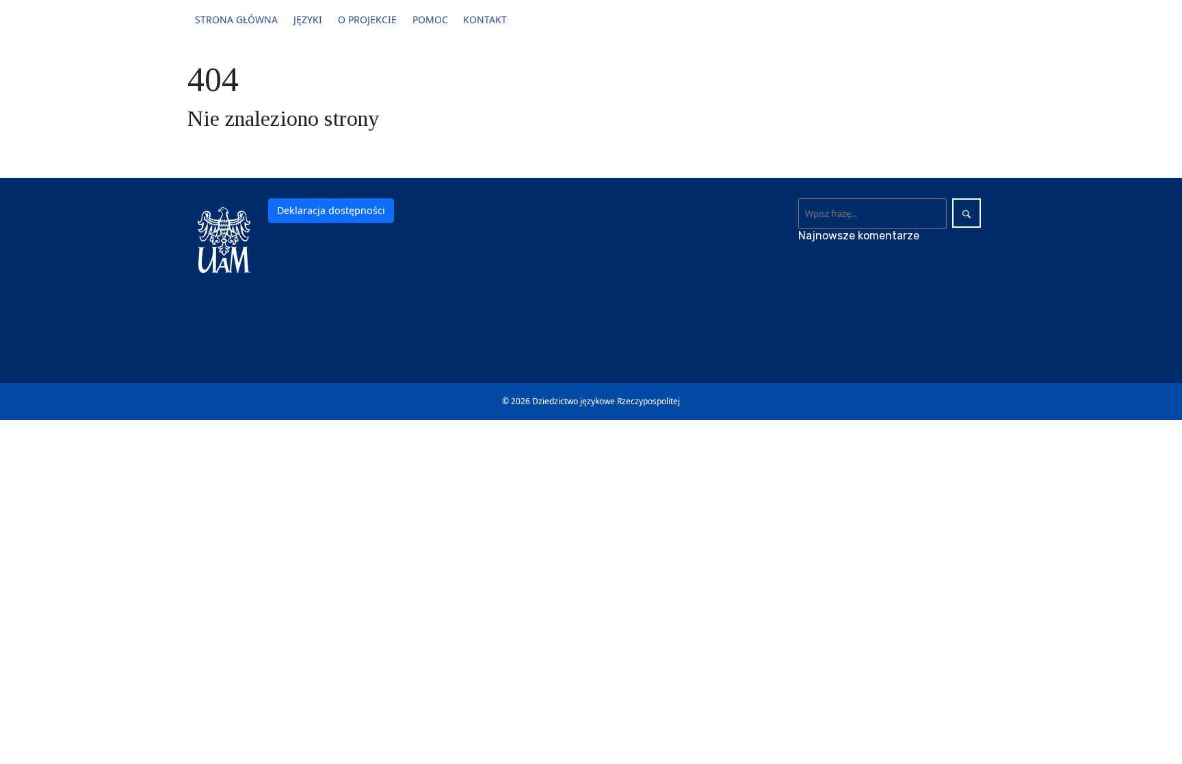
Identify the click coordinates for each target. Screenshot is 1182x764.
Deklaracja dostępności (331, 210)
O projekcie (367, 19)
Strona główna (236, 19)
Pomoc (430, 19)
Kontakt (485, 19)
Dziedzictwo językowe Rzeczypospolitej (606, 401)
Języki (307, 19)
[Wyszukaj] (966, 213)
